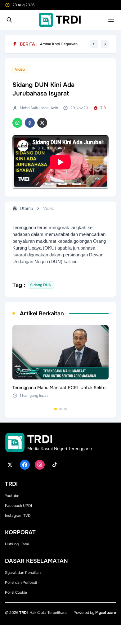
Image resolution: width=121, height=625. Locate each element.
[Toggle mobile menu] (111, 20)
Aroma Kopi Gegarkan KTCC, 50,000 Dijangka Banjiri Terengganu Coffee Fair (62, 44)
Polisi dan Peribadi (21, 582)
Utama (26, 208)
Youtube (12, 495)
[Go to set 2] (60, 409)
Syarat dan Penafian (23, 572)
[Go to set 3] (65, 409)
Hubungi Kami (17, 544)
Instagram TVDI (18, 515)
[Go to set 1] (55, 409)
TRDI (23, 612)
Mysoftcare (105, 612)
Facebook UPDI (18, 505)
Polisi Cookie (16, 592)
